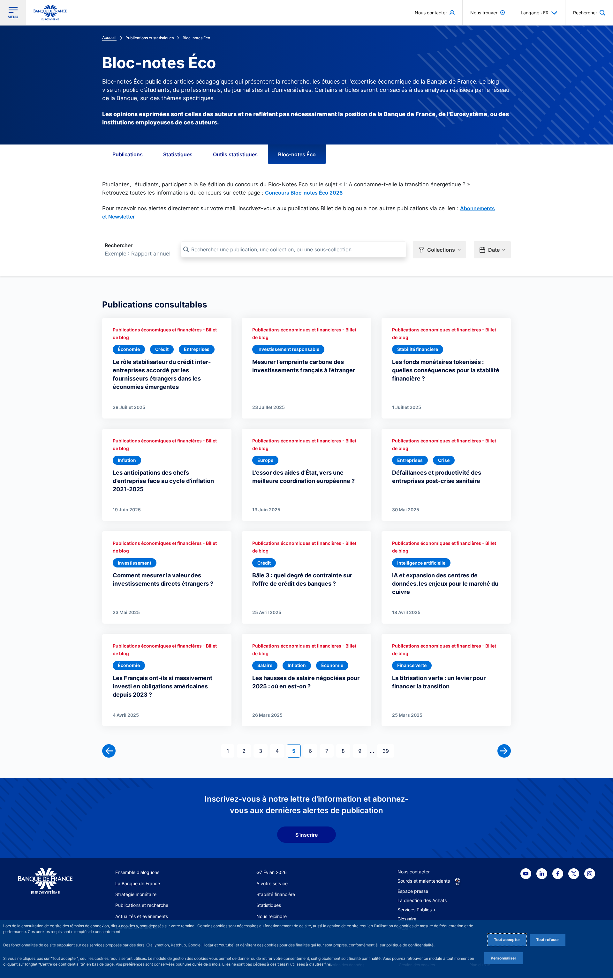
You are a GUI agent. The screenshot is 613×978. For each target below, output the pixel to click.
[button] (589, 12)
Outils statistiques (235, 154)
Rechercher (118, 245)
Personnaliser (503, 958)
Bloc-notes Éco (297, 154)
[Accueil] (45, 881)
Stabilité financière (275, 894)
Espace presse (412, 891)
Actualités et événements (141, 916)
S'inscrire (306, 835)
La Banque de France (137, 883)
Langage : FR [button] (535, 12)
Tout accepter (507, 939)
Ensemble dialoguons (137, 872)
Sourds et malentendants (423, 881)
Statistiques (178, 154)
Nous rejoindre (271, 916)
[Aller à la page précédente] (109, 751)
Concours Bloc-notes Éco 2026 (304, 192)
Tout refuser (547, 939)
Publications (127, 154)
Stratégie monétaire (135, 894)
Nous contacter (413, 871)
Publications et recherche (141, 905)
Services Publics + (416, 909)
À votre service (272, 883)
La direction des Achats (422, 900)
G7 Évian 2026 (271, 872)
